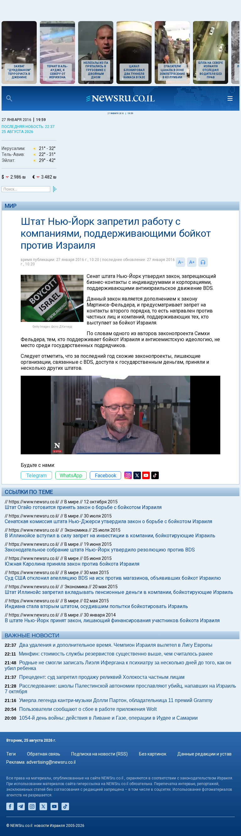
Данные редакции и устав (204, 753)
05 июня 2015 (98, 558)
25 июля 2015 (106, 530)
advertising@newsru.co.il (51, 762)
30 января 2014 (100, 614)
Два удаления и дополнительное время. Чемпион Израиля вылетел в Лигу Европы (115, 645)
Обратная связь (43, 753)
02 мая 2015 (96, 600)
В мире (71, 501)
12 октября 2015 (101, 501)
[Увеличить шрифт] (191, 262)
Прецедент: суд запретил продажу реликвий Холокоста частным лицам (102, 677)
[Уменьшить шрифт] (180, 262)
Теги (11, 753)
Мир (11, 205)
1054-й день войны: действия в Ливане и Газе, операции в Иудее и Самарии (108, 718)
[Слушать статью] (209, 262)
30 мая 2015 (96, 572)
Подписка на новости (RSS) (99, 753)
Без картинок (152, 753)
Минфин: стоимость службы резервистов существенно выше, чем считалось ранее (116, 653)
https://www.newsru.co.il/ (34, 501)
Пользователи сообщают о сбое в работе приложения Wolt (88, 709)
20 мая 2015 (105, 586)
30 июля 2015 (98, 515)
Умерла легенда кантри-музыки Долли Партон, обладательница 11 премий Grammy (115, 700)
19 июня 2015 (98, 544)
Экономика (76, 530)
